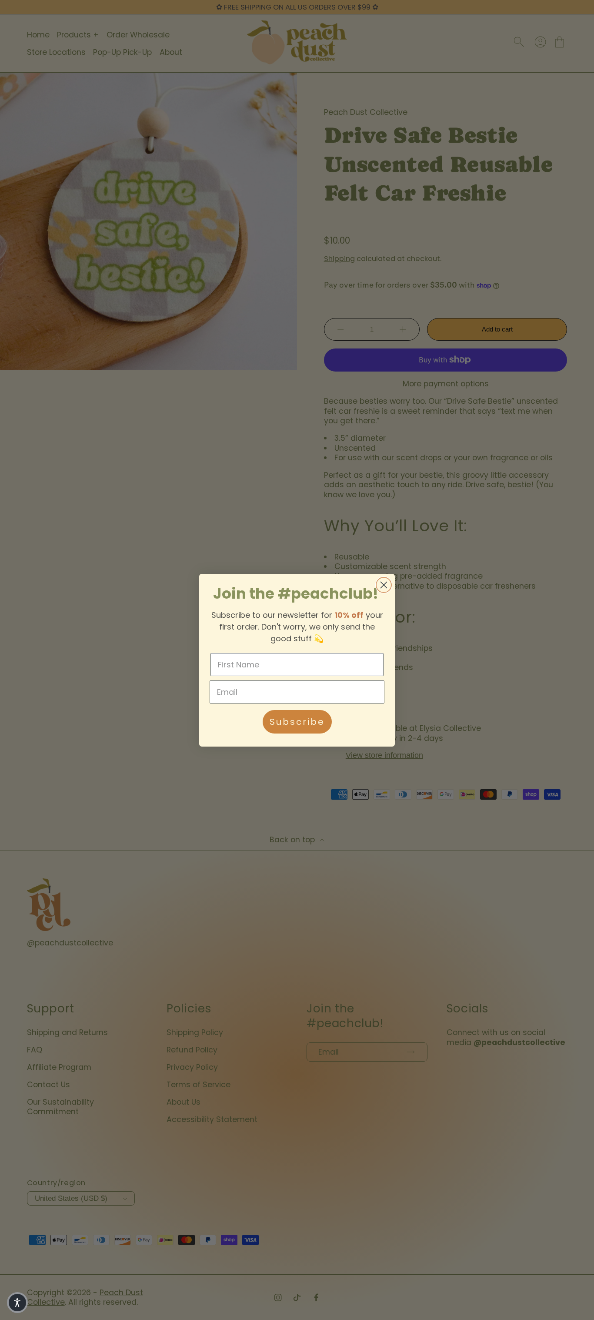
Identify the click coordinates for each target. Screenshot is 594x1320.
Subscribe (297, 722)
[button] (17, 1302)
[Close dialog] (383, 585)
